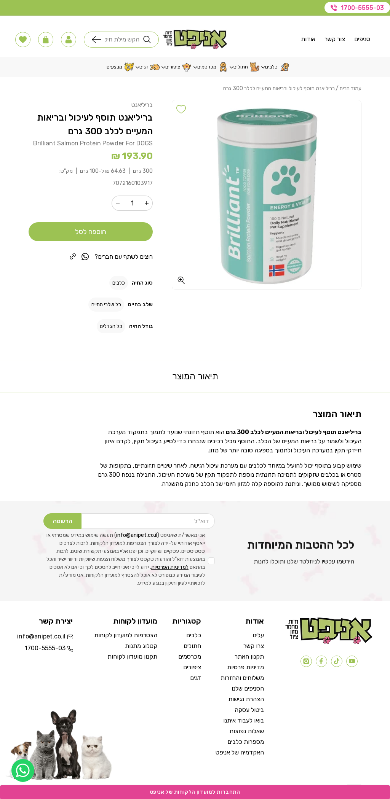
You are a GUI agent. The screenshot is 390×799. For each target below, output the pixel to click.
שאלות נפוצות (246, 731)
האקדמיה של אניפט (240, 752)
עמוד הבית (350, 88)
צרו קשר (253, 645)
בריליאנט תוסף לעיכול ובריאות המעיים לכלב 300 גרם (279, 88)
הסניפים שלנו (248, 688)
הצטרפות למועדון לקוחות (125, 635)
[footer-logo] (329, 642)
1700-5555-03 (362, 7)
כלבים (118, 283)
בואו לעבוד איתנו (243, 720)
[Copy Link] (73, 256)
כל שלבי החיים (106, 304)
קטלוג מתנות (141, 645)
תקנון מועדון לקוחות (132, 656)
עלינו (258, 635)
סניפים (362, 39)
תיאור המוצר (195, 376)
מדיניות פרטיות (245, 667)
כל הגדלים (111, 326)
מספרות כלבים (245, 741)
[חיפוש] (98, 39)
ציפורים (192, 667)
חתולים (192, 645)
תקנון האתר (249, 656)
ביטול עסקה (249, 709)
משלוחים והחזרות (242, 677)
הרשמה (62, 521)
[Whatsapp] (22, 770)
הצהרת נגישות (246, 699)
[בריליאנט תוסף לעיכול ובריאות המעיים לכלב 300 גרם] (266, 195)
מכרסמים (189, 656)
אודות (308, 39)
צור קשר (334, 39)
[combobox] (122, 39)
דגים (195, 677)
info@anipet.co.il (136, 535)
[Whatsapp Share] (85, 256)
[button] (68, 39)
